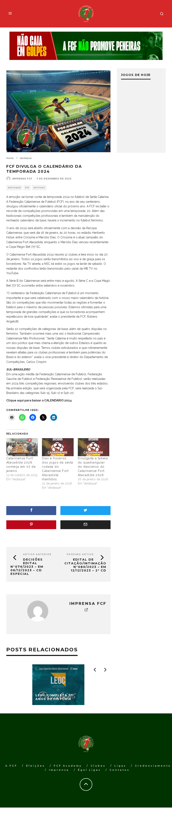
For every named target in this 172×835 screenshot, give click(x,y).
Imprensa (59, 769)
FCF (27, 188)
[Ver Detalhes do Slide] (86, 46)
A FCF (11, 765)
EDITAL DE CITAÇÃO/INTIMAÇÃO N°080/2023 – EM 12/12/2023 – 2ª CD (85, 565)
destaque (14, 188)
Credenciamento (153, 765)
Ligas (120, 765)
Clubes (98, 765)
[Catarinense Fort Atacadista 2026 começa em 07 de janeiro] (22, 447)
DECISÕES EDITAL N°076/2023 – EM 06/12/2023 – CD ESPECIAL (26, 566)
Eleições (35, 765)
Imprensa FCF (22, 178)
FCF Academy (68, 765)
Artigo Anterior (37, 554)
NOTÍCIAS (39, 188)
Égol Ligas (89, 769)
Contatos (119, 769)
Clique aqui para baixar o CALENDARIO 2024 (39, 400)
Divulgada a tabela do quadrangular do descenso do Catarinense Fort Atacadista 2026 (93, 467)
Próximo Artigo (80, 554)
